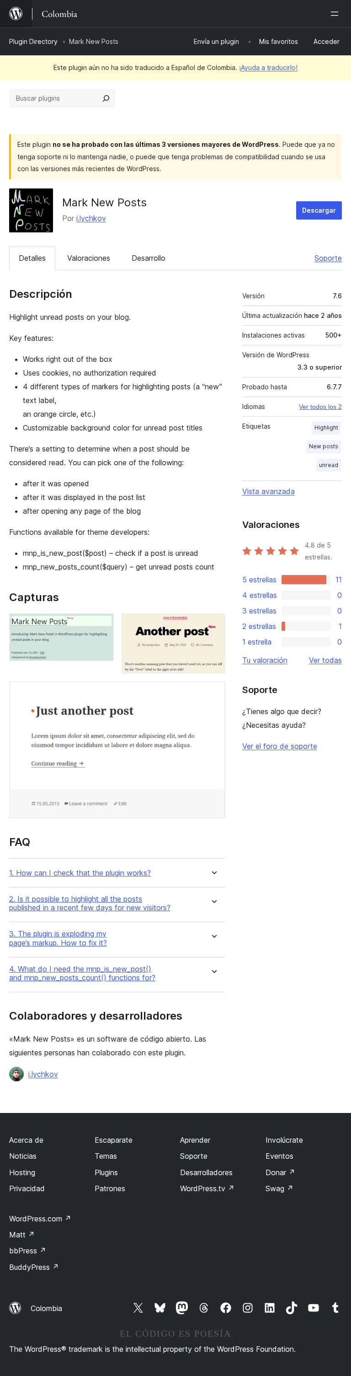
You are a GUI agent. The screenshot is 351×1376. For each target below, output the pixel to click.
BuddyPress (34, 1267)
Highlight (326, 427)
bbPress (27, 1250)
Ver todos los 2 (320, 406)
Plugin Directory (33, 41)
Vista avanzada (268, 491)
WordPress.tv (207, 1188)
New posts (323, 446)
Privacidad (27, 1188)
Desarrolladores (206, 1172)
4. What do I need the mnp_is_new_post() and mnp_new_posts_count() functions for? (82, 973)
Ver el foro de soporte (279, 746)
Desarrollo (148, 258)
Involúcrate (284, 1140)
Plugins (106, 1172)
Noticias (23, 1156)
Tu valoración (264, 660)
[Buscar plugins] (106, 98)
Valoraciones (88, 258)
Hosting (22, 1172)
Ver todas (325, 660)
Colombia (46, 1308)
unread (328, 465)
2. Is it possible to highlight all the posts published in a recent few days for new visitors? (89, 903)
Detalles (32, 258)
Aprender (195, 1140)
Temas (106, 1156)
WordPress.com (40, 1218)
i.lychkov (91, 218)
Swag (279, 1188)
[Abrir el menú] (336, 13)
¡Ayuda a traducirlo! (268, 67)
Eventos (279, 1156)
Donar (280, 1172)
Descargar (319, 210)
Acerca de (26, 1140)
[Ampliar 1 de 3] (101, 625)
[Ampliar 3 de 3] (213, 693)
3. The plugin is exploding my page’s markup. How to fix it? (58, 938)
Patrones (110, 1188)
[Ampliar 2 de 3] (213, 625)
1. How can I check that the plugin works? (80, 873)
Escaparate (114, 1140)
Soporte (328, 258)
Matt (22, 1234)
